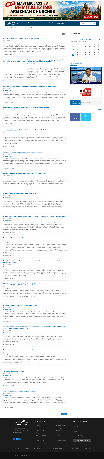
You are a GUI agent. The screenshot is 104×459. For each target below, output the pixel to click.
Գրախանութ (88, 448)
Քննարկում (38, 425)
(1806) (12, 232)
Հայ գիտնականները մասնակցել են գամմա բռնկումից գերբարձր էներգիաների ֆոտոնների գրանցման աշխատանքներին (35, 216)
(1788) (12, 321)
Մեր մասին (16, 448)
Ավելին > (64, 414)
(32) (12, 407)
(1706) (12, 188)
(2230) (12, 300)
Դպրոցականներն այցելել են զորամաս (13, 371)
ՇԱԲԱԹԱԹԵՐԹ (60, 23)
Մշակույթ (58, 433)
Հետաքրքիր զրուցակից (41, 437)
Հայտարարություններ (61, 440)
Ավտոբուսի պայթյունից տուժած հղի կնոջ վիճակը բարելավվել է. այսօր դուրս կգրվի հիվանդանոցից (29, 86)
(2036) (12, 102)
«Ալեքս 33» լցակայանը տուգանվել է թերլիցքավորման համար (19, 391)
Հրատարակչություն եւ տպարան (54, 448)
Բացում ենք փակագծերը (41, 428)
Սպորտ (58, 435)
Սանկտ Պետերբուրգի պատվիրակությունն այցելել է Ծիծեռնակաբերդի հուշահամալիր (26, 107)
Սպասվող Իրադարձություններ (75, 102)
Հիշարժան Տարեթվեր (86, 102)
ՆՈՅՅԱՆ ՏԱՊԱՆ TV (40, 421)
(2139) (12, 123)
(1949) (12, 278)
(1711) (12, 344)
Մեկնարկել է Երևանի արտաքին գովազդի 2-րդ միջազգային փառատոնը (22, 152)
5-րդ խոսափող (39, 433)
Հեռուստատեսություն (73, 448)
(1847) (12, 168)
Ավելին (99, 109)
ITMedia (28, 455)
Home (3, 27)
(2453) (12, 81)
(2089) (12, 366)
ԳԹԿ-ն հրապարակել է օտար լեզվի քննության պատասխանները (20, 284)
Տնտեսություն (59, 430)
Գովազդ (26, 448)
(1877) (12, 385)
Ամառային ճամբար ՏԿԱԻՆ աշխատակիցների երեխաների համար (21, 38)
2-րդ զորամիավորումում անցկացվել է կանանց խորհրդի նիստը (20, 305)
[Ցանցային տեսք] (66, 34)
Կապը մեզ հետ (37, 448)
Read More (6, 54)
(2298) (12, 54)
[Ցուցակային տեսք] (63, 34)
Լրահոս (57, 421)
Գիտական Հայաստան (41, 435)
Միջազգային (59, 437)
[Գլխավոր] (17, 23)
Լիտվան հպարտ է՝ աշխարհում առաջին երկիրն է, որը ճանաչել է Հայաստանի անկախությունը (28, 349)
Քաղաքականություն (60, 425)
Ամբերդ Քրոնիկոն (40, 440)
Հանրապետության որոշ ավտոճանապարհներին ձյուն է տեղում (19, 193)
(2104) (12, 255)
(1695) (12, 211)
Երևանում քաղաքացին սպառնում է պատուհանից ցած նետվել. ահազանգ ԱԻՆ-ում (25, 173)
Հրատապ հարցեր (40, 430)
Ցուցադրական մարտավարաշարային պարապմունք (16, 237)
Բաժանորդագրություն (82, 440)
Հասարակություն (60, 428)
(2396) (12, 146)
